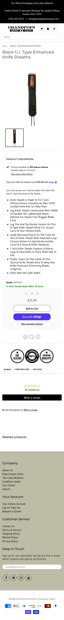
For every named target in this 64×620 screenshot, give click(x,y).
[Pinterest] (13, 578)
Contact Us (8, 526)
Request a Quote (11, 511)
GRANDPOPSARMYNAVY (26, 599)
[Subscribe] (58, 566)
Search (6, 489)
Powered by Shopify (46, 599)
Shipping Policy (11, 533)
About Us (7, 470)
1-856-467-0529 (16, 18)
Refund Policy (10, 537)
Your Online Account (13, 504)
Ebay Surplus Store (12, 474)
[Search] (59, 36)
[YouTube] (28, 578)
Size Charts (8, 485)
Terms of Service (11, 530)
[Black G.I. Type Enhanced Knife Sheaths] (32, 99)
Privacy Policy (10, 541)
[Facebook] (6, 578)
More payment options (32, 324)
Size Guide (37, 369)
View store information (22, 174)
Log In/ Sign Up (11, 507)
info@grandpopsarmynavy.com (44, 18)
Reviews (7, 369)
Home (4, 46)
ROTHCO (18, 282)
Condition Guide (22, 369)
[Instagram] (21, 578)
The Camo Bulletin (12, 478)
